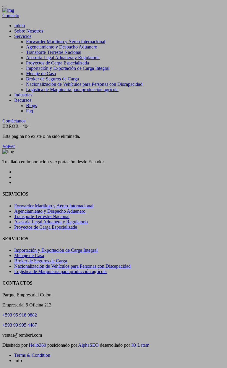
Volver (8, 146)
